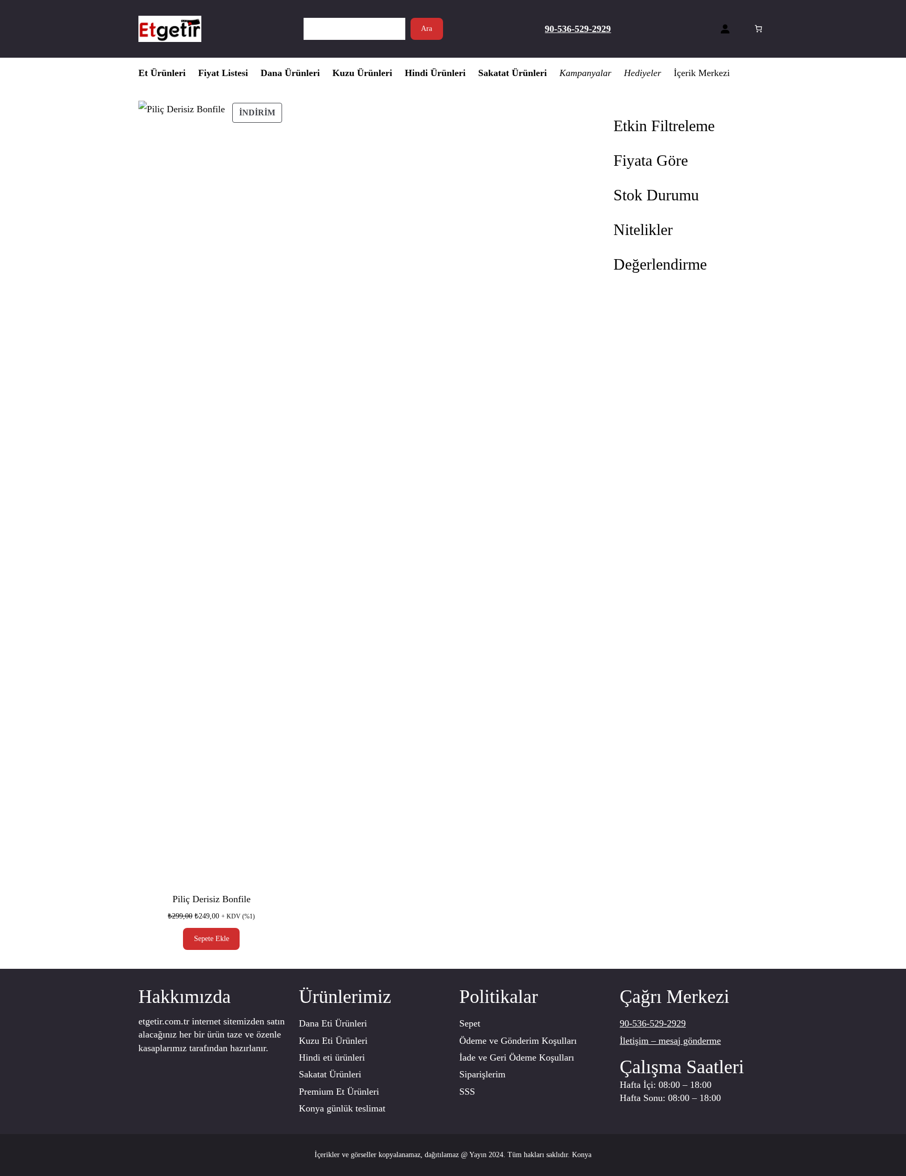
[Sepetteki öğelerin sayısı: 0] (758, 28)
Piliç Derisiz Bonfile (211, 899)
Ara (426, 29)
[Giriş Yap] (725, 28)
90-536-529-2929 (653, 1023)
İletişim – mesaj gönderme (670, 1040)
